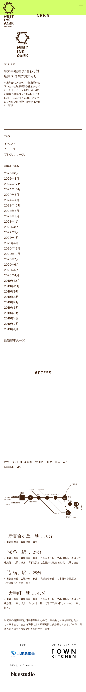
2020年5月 (11, 270)
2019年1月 (11, 329)
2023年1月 (11, 221)
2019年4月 (11, 318)
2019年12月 (12, 281)
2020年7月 (11, 259)
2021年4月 (11, 243)
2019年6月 (11, 307)
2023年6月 (11, 211)
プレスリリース (14, 154)
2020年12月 (12, 248)
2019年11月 (12, 286)
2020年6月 (11, 264)
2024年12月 (12, 184)
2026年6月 (11, 173)
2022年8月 (11, 227)
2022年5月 (11, 232)
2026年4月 (11, 178)
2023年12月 (12, 205)
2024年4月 (11, 200)
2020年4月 (11, 275)
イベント (10, 144)
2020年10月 (12, 254)
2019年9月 (11, 291)
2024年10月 (12, 189)
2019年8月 (11, 297)
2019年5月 (11, 313)
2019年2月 (11, 324)
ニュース (10, 149)
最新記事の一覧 (14, 340)
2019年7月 (11, 302)
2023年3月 (11, 216)
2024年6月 (11, 195)
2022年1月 (11, 238)
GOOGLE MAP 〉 (15, 467)
